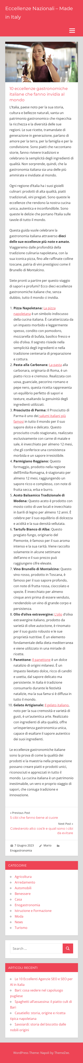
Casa (18, 899)
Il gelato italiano (57, 705)
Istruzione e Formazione (33, 910)
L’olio (58, 614)
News (19, 922)
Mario (47, 845)
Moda (19, 916)
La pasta (55, 365)
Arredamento (25, 882)
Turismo (21, 927)
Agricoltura (23, 876)
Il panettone (41, 659)
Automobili (23, 888)
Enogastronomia (21, 850)
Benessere (23, 893)
